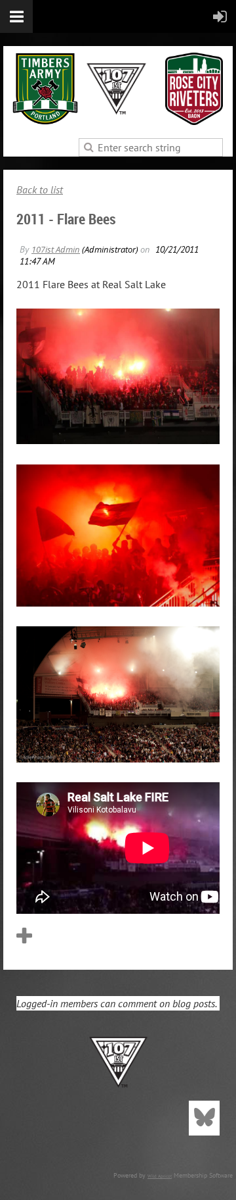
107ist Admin (55, 249)
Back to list (39, 189)
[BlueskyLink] (204, 1118)
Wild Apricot (160, 1176)
